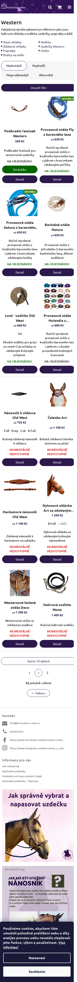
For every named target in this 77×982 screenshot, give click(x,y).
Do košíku (19, 169)
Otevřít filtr (38, 88)
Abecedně (46, 75)
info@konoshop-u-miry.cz (25, 723)
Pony (14, 431)
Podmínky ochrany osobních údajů (22, 776)
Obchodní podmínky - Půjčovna (20, 781)
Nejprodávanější (17, 75)
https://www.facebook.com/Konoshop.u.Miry (36, 740)
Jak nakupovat (10, 766)
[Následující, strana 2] (38, 673)
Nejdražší (38, 66)
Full (6, 431)
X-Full (32, 431)
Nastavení (37, 958)
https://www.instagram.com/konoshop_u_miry (37, 748)
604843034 (16, 731)
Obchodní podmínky (14, 771)
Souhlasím (37, 971)
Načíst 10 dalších (38, 661)
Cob (23, 431)
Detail (20, 179)
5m (20, 334)
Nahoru (40, 693)
